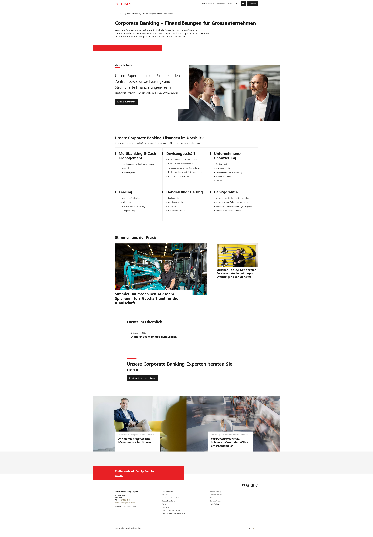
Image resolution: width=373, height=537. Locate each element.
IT (257, 528)
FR (254, 528)
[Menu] (243, 3)
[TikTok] (256, 485)
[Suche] (237, 3)
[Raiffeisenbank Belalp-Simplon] (122, 4)
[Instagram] (247, 485)
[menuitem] (208, 3)
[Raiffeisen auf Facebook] (243, 485)
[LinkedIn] (252, 485)
